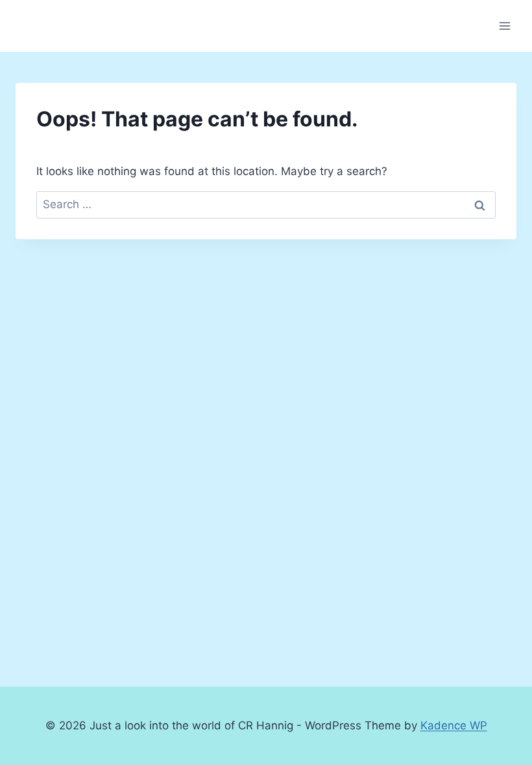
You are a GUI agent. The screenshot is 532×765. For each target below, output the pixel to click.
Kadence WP (453, 725)
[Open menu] (504, 26)
